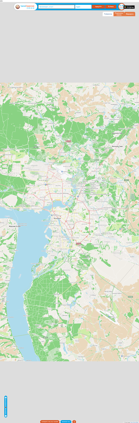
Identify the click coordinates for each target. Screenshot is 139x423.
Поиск (111, 6)
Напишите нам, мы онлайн (49, 421)
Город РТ (98, 6)
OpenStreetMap (134, 422)
